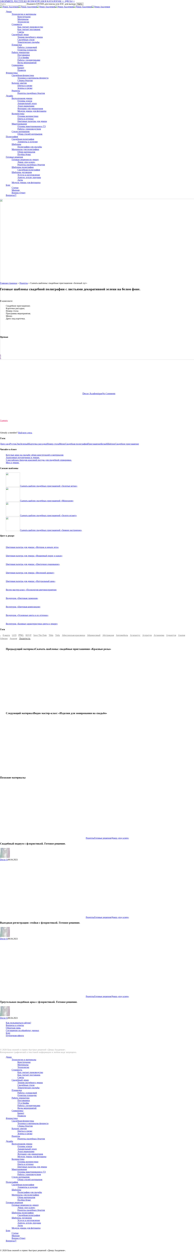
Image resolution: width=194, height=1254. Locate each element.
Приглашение (94, 444)
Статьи (15, 1233)
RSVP (28, 635)
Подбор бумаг (24, 1200)
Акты (20, 1225)
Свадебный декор (20, 1080)
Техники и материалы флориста (32, 1123)
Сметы (20, 1077)
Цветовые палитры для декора (32, 1167)
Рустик (13, 444)
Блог (8, 1033)
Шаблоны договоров (22, 1218)
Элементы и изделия (27, 1187)
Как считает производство (30, 1072)
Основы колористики (27, 1161)
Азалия (181, 635)
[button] (4, 420)
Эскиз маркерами (25, 1151)
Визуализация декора (22, 1144)
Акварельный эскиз (27, 1149)
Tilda (51, 635)
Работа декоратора (20, 1098)
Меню (62, 444)
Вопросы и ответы (15, 1025)
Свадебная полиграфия (76, 444)
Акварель (24, 638)
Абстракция (108, 635)
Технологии (23, 1067)
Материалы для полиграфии (25, 1195)
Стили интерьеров (21, 1177)
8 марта (6, 635)
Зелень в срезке (24, 1133)
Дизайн (9, 1141)
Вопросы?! (11, 1241)
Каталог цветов (19, 1128)
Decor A (4, 859)
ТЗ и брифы (23, 1103)
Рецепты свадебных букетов (31, 1138)
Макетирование (19, 1169)
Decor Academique (92, 393)
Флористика (12, 1118)
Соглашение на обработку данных (22, 1030)
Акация (13, 638)
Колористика (18, 1159)
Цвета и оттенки (25, 1164)
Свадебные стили (26, 1085)
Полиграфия (12, 1182)
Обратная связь (13, 1028)
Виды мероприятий (26, 1108)
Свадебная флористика (23, 1121)
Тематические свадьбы (28, 1087)
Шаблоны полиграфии (23, 1212)
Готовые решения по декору (25, 1205)
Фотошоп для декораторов (30, 1154)
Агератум (147, 635)
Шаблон (111, 444)
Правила (21, 1116)
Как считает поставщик (28, 1075)
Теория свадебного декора (30, 1082)
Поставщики (23, 1100)
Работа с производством (29, 1174)
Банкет (20, 1113)
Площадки (17, 1090)
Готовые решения (102, 838)
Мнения (15, 1235)
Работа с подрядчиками (28, 1105)
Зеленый (24, 444)
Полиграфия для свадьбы (97, 379)
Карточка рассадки (38, 444)
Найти (79, 4)
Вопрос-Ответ (18, 1238)
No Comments (108, 393)
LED (14, 635)
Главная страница (8, 283)
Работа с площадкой (27, 1093)
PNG (21, 635)
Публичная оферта (15, 1035)
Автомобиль (122, 635)
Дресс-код (5, 444)
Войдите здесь (25, 432)
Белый (104, 444)
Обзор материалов (26, 1197)
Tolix (57, 635)
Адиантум (171, 635)
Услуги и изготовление (28, 1220)
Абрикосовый (93, 635)
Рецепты (117, 379)
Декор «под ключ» (120, 838)
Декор (9, 1057)
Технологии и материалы (24, 1059)
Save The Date (40, 635)
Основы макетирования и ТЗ (31, 1172)
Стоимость (17, 1070)
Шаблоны (76, 379)
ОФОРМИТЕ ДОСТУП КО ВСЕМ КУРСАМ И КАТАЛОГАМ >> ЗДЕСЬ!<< (37, 1)
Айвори (4, 638)
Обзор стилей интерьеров (29, 1179)
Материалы (23, 1064)
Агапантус (135, 635)
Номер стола (53, 444)
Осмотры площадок (27, 1095)
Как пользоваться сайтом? (18, 1023)
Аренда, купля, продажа (29, 1223)
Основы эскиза (24, 1146)
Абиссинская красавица (73, 635)
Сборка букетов (25, 1126)
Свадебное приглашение (127, 444)
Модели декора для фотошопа (31, 1156)
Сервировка (17, 1110)
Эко (18, 444)
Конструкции (24, 1062)
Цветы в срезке (24, 1131)
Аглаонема (159, 635)
